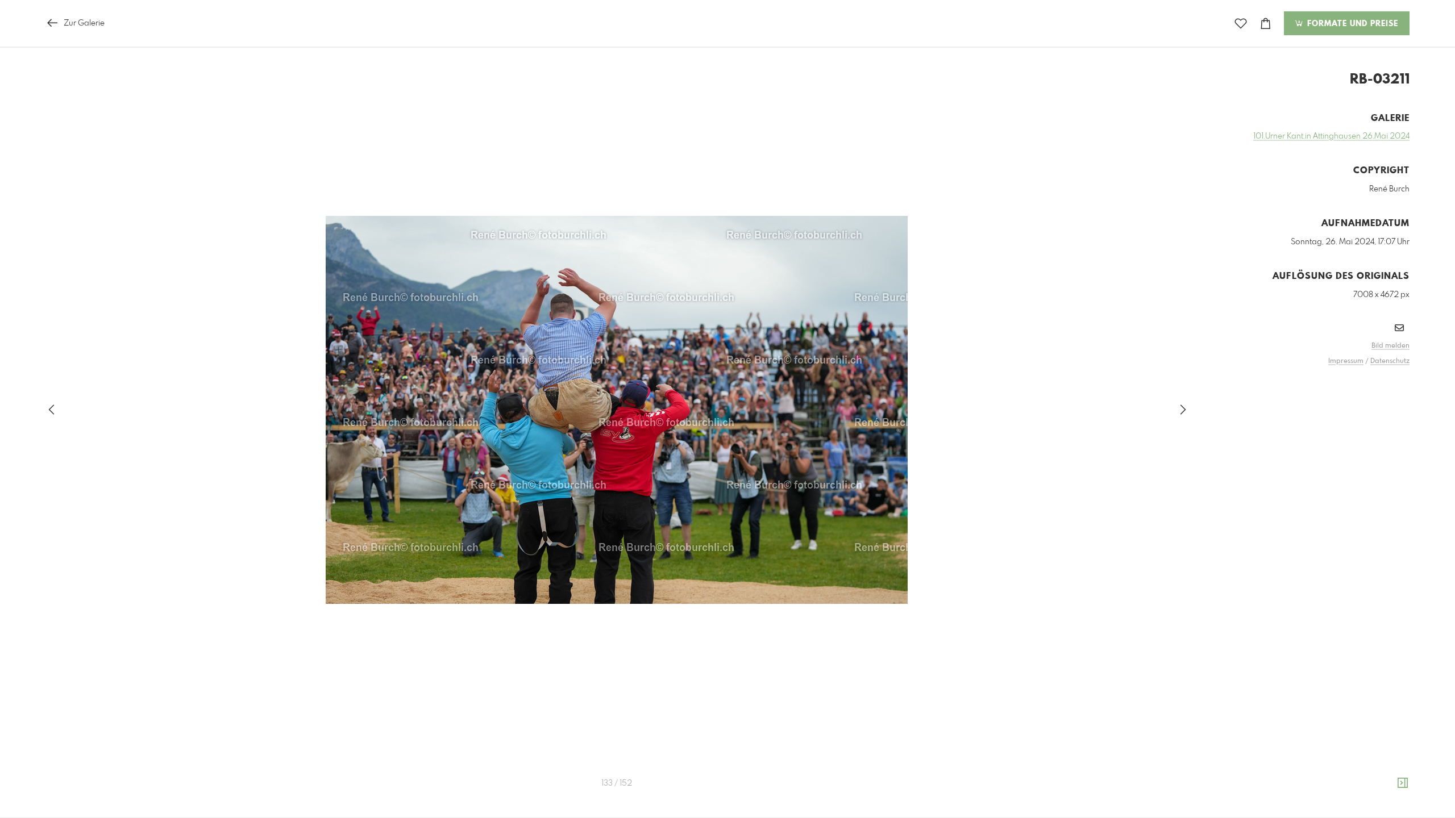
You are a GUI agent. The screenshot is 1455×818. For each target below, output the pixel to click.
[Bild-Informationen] (1403, 783)
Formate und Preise (1351, 24)
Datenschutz (1390, 361)
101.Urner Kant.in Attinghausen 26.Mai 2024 (1331, 136)
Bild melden (1390, 346)
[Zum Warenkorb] (1266, 23)
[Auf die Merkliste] (1241, 23)
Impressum (1345, 361)
